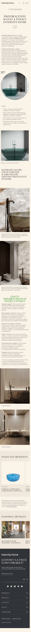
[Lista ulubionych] (23, 3)
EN (27, 579)
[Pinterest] (18, 586)
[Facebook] (11, 586)
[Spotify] (15, 586)
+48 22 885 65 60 (11, 506)
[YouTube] (22, 586)
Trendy (15, 27)
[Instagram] (8, 586)
